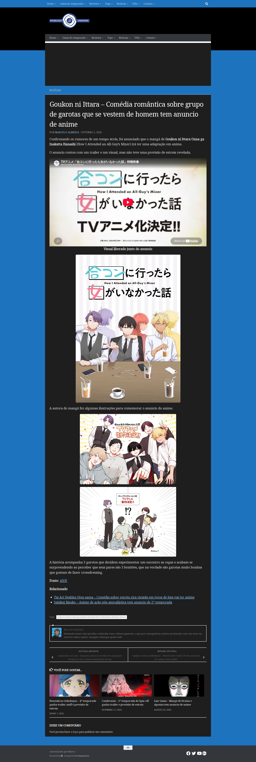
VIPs (134, 3)
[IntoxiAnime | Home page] (69, 20)
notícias (55, 90)
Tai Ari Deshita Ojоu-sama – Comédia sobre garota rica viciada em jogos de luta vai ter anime (124, 597)
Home (50, 3)
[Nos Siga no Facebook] (188, 753)
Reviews (94, 3)
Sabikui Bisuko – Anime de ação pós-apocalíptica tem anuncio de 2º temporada (113, 602)
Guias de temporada (71, 3)
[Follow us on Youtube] (199, 753)
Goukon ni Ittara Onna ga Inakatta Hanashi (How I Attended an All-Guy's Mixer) (91, 617)
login (76, 731)
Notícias (121, 3)
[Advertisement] (128, 63)
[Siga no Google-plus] (204, 753)
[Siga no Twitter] (194, 753)
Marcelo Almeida (67, 132)
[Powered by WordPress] (62, 756)
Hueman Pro (83, 755)
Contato (148, 3)
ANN (63, 580)
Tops (107, 3)
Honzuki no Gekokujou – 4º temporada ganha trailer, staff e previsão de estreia (72, 704)
